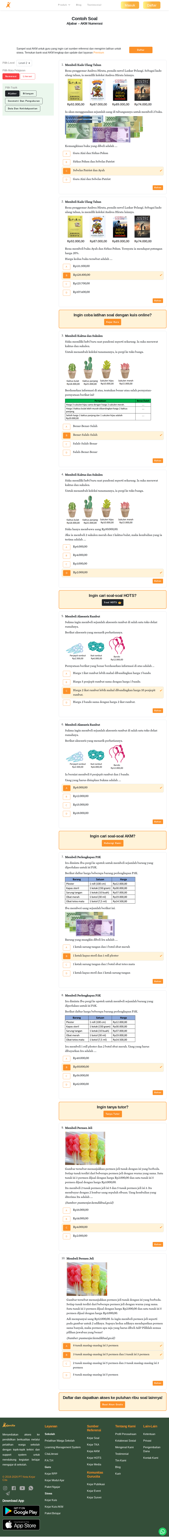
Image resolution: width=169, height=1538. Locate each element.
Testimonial (94, 5)
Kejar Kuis (112, 322)
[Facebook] (13, 1487)
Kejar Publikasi (96, 1484)
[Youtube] (22, 1487)
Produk (63, 5)
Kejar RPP (51, 1473)
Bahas (157, 187)
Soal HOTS (111, 602)
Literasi (27, 76)
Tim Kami (120, 1460)
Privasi (147, 1440)
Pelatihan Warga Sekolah (60, 1440)
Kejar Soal (93, 1438)
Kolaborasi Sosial (125, 1440)
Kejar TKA (93, 1444)
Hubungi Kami (112, 843)
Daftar (151, 5)
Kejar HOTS (94, 1457)
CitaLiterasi (51, 1453)
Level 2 (23, 63)
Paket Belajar (53, 1513)
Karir (118, 1473)
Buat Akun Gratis (112, 1404)
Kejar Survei (94, 1497)
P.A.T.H (49, 1460)
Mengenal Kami (124, 1447)
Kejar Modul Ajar (54, 1480)
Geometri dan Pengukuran (24, 101)
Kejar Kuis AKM (54, 1506)
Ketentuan (149, 1434)
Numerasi (11, 76)
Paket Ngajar (52, 1486)
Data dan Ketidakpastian (22, 108)
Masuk (130, 5)
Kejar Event (94, 1490)
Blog (79, 5)
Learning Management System (63, 1447)
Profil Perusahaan (125, 1434)
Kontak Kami (150, 1457)
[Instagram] (5, 1487)
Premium (98, 52)
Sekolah (50, 1434)
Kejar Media (94, 1464)
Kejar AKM (93, 1451)
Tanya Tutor (113, 1114)
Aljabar (12, 93)
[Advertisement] (84, 34)
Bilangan (28, 93)
